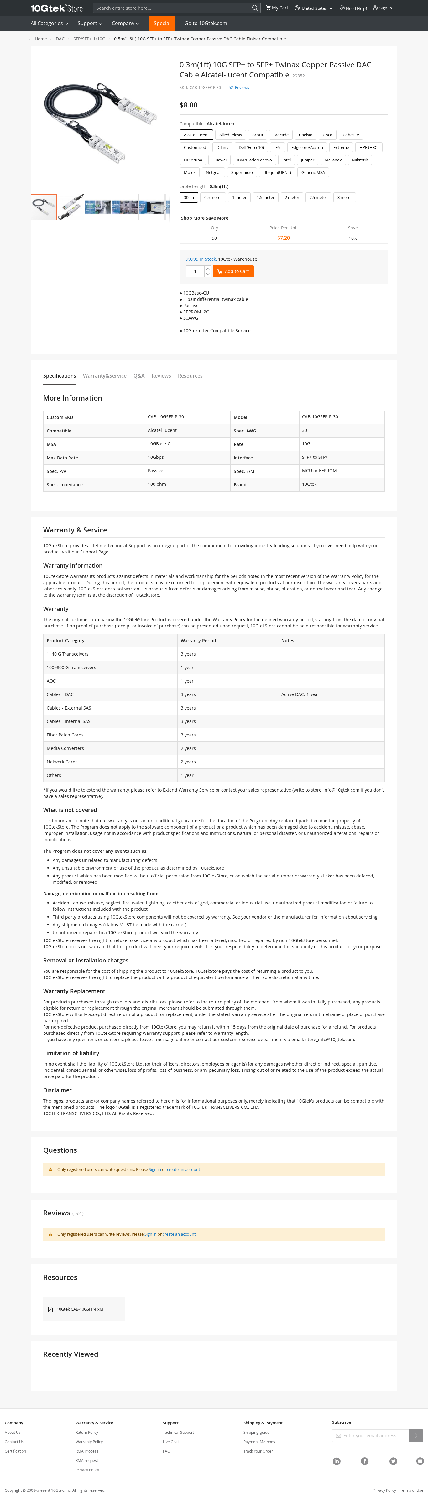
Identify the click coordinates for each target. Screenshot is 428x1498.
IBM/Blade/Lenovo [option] (254, 160)
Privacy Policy (87, 1469)
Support (87, 23)
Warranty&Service (105, 375)
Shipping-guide (256, 1432)
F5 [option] (277, 147)
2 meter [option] (292, 197)
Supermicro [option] (242, 172)
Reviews (161, 375)
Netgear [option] (213, 172)
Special (162, 23)
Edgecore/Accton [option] (307, 147)
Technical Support (178, 1432)
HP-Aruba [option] (193, 160)
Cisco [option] (327, 135)
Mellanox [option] (333, 160)
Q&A (139, 375)
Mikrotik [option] (360, 160)
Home (41, 39)
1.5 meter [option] (265, 197)
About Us (13, 1432)
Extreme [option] (341, 147)
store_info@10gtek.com (335, 790)
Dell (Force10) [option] (251, 147)
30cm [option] (189, 197)
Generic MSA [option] (313, 172)
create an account (183, 1169)
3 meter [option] (344, 197)
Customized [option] (195, 147)
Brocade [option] (281, 135)
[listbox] (284, 155)
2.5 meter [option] (318, 197)
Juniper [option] (307, 160)
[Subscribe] (416, 1435)
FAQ (166, 1450)
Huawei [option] (219, 160)
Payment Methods (259, 1441)
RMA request (87, 1460)
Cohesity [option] (351, 135)
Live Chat (171, 1441)
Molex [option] (190, 172)
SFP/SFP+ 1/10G (89, 39)
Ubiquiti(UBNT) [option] (277, 172)
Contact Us (14, 1441)
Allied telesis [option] (230, 135)
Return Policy (87, 1432)
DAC (60, 39)
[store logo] (57, 8)
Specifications (59, 375)
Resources (190, 375)
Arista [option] (257, 135)
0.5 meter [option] (213, 197)
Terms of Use (411, 1490)
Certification (15, 1450)
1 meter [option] (239, 197)
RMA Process (87, 1450)
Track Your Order (258, 1450)
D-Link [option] (222, 147)
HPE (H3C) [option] (368, 147)
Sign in (155, 1169)
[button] (71, 207)
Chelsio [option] (305, 135)
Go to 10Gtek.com (206, 23)
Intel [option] (286, 160)
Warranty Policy (89, 1441)
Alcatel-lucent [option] (196, 135)
